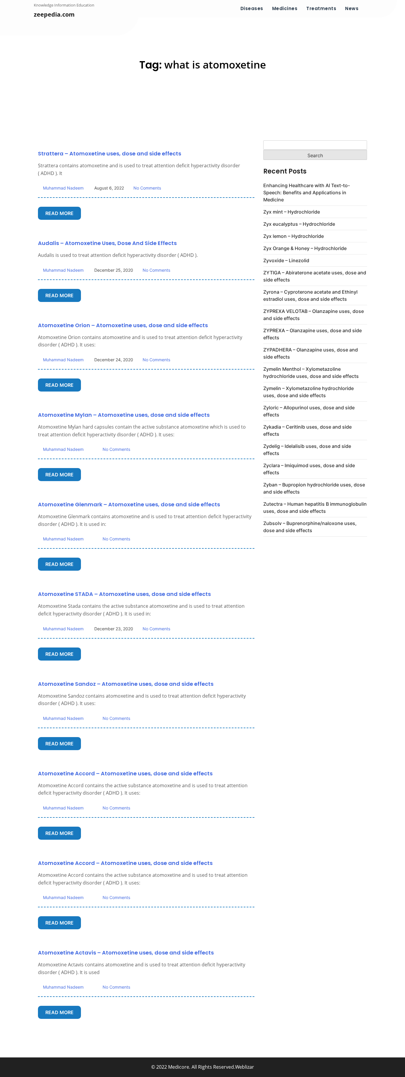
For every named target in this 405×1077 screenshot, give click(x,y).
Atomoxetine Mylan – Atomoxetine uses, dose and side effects (124, 415)
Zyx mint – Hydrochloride (291, 212)
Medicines (285, 8)
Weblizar (244, 1067)
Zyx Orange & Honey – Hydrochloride (305, 248)
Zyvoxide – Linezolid (286, 260)
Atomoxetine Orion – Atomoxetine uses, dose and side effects (123, 325)
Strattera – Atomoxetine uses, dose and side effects (109, 153)
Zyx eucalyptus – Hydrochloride (299, 224)
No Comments (147, 187)
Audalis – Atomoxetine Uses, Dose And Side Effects (107, 243)
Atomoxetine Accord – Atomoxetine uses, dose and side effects (125, 773)
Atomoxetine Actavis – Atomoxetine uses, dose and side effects (126, 952)
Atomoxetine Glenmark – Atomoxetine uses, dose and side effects (129, 504)
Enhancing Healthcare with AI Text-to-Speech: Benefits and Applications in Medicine (306, 192)
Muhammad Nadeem (63, 187)
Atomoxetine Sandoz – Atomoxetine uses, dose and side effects (125, 684)
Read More (59, 213)
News (351, 8)
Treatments (321, 8)
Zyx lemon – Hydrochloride (293, 236)
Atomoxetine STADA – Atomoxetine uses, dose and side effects (124, 594)
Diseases (251, 8)
